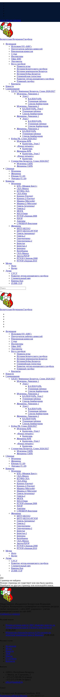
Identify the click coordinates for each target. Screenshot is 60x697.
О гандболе (11, 658)
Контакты (10, 661)
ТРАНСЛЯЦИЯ (10, 20)
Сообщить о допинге (10, 614)
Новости (10, 651)
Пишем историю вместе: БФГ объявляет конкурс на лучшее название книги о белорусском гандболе (30, 626)
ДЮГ (8, 653)
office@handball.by (14, 682)
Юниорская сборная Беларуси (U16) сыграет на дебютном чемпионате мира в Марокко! (28, 633)
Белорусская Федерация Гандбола (16, 39)
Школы (9, 656)
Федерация (11, 646)
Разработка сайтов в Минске (13, 696)
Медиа (9, 648)
